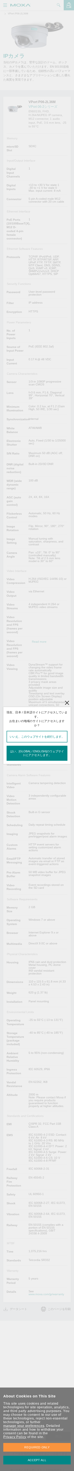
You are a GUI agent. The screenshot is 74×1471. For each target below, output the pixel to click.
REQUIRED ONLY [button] (37, 1447)
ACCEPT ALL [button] (37, 1460)
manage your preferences (23, 1426)
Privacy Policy (14, 1437)
